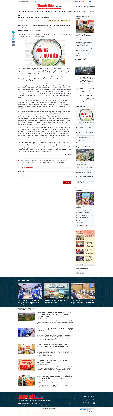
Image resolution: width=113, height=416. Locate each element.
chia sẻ (13, 29)
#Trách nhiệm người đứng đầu (28, 162)
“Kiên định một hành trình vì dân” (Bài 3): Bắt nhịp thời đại (84, 216)
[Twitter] (86, 1)
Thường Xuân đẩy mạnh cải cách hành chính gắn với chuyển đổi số (84, 34)
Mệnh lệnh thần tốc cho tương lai (84, 137)
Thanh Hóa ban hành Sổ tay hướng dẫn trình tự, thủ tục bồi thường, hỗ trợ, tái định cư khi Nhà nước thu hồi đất (54, 314)
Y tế (79, 11)
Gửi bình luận (67, 182)
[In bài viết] (13, 35)
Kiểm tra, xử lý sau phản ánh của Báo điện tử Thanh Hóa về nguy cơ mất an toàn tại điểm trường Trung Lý (86, 98)
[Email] (13, 32)
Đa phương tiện (91, 6)
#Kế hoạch (38, 162)
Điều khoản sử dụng (73, 403)
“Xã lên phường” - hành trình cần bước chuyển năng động (84, 49)
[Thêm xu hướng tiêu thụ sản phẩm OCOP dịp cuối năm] (85, 155)
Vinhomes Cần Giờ (80, 273)
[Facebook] (79, 1)
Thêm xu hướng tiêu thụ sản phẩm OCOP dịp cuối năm (84, 163)
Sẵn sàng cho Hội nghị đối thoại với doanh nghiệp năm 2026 (55, 330)
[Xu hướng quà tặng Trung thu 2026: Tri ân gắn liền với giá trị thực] (26, 365)
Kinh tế (41, 11)
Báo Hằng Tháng (80, 190)
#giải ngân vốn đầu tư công (30, 160)
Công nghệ (75, 11)
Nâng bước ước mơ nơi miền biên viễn (84, 133)
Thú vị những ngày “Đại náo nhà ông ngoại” (84, 206)
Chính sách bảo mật (83, 403)
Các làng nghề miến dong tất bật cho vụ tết (84, 168)
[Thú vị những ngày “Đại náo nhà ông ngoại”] (85, 198)
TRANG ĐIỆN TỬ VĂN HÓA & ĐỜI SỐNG (86, 8)
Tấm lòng (83, 11)
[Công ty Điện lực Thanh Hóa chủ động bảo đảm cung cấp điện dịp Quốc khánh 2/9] (26, 380)
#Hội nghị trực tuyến (47, 162)
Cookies (90, 403)
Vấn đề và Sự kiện (28, 167)
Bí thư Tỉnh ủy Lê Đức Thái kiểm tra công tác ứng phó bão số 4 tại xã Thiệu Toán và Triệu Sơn (86, 89)
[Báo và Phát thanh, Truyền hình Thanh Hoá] (50, 6)
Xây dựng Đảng (30, 11)
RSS (94, 403)
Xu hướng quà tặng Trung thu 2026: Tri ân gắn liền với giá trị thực (53, 361)
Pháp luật (50, 11)
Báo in (84, 6)
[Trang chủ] (19, 11)
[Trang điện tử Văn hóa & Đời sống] (90, 1)
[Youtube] (81, 1)
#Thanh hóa (52, 160)
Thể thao (64, 11)
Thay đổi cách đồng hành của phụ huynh (84, 141)
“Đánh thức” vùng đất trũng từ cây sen (85, 177)
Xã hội (45, 11)
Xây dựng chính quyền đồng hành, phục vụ (84, 54)
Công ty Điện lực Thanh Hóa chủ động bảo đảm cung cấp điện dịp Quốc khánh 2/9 (54, 377)
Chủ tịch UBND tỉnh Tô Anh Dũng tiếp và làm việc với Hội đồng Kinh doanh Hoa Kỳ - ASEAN (82, 302)
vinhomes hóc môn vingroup (82, 268)
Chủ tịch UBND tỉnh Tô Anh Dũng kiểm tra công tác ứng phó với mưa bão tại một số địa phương (86, 71)
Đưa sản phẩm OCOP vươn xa (83, 172)
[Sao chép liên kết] (13, 45)
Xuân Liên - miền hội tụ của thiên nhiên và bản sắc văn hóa (84, 211)
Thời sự (24, 11)
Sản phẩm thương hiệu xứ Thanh (84, 147)
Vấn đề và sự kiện (80, 106)
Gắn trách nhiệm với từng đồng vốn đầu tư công (85, 123)
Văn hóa (59, 11)
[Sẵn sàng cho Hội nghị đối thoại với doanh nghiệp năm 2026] (26, 333)
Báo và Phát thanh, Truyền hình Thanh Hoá (31, 396)
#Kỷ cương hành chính (58, 162)
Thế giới (54, 11)
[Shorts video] (93, 1)
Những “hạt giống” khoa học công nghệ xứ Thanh (84, 221)
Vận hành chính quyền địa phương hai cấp (84, 17)
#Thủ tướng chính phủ (61, 160)
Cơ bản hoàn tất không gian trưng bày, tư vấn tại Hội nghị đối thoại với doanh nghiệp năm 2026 (29, 302)
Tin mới (34, 1)
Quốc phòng (69, 11)
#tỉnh (22, 160)
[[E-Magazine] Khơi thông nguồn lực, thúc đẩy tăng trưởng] (56, 291)
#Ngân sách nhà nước (26, 164)
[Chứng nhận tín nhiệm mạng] (49, 409)
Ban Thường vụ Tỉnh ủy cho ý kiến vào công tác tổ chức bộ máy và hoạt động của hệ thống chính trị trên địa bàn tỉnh (86, 80)
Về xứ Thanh (36, 11)
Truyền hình (79, 6)
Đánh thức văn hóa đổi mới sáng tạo (84, 128)
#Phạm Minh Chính (43, 160)
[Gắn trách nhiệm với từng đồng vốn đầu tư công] (85, 115)
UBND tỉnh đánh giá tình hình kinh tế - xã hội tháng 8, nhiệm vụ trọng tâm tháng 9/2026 (53, 345)
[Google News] (83, 1)
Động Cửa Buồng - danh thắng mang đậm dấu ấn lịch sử (84, 226)
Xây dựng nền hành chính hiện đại (84, 39)
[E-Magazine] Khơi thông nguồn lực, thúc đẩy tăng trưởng (55, 301)
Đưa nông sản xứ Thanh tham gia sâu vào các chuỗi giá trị (84, 181)
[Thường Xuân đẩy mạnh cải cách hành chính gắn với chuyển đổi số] (85, 26)
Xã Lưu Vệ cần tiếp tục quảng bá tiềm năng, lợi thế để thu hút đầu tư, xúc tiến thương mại (84, 44)
